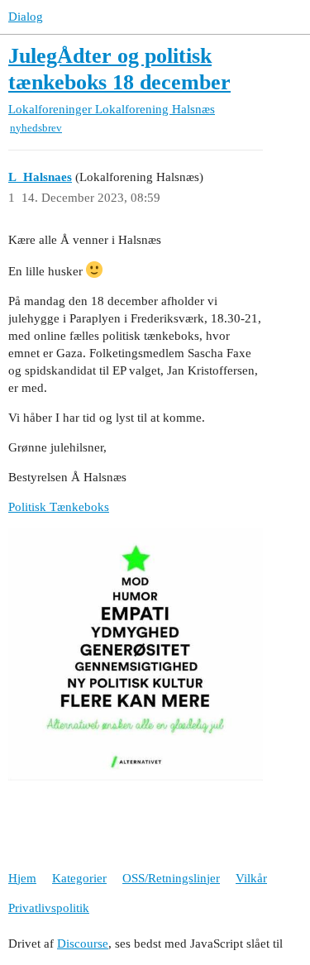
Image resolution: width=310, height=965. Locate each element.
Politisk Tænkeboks (58, 507)
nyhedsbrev (36, 128)
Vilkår (251, 878)
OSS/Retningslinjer (171, 878)
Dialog (25, 16)
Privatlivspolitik (48, 908)
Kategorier (79, 878)
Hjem (22, 878)
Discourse (82, 943)
